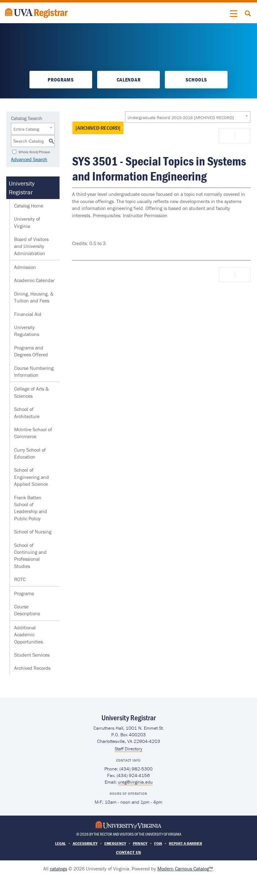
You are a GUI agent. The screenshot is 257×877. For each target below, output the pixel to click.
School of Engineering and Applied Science (31, 477)
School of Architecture (26, 412)
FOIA (158, 843)
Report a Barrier (185, 843)
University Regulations (26, 330)
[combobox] (187, 117)
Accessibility (85, 843)
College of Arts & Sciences (31, 392)
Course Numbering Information (34, 371)
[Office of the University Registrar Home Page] (36, 12)
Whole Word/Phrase (34, 151)
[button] (234, 14)
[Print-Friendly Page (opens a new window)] (228, 135)
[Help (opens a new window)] (242, 135)
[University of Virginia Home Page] (128, 824)
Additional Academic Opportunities (28, 634)
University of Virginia (27, 222)
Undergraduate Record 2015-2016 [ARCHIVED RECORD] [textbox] (181, 117)
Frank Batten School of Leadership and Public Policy (30, 508)
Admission (25, 267)
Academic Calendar (34, 280)
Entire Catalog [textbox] (26, 129)
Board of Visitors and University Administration (31, 246)
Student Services (32, 655)
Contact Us (128, 852)
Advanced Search (29, 159)
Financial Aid (27, 314)
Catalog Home (28, 205)
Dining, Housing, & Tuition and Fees (34, 297)
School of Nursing (32, 531)
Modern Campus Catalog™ (185, 868)
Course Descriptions (27, 610)
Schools (196, 79)
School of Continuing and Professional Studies (30, 555)
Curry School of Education (30, 453)
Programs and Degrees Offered (31, 351)
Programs (61, 79)
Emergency (115, 843)
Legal (60, 843)
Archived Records (32, 668)
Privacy (140, 843)
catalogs (58, 868)
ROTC (20, 579)
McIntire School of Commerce (33, 432)
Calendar (128, 79)
